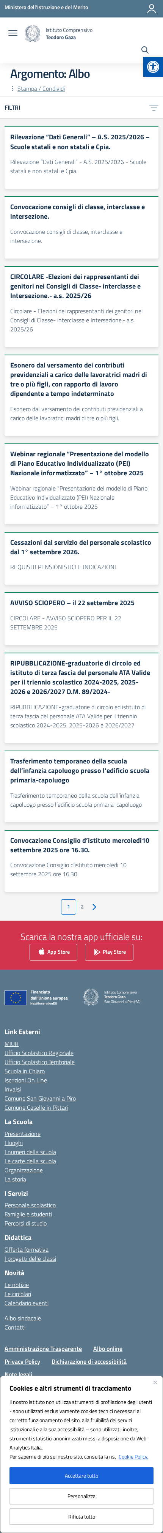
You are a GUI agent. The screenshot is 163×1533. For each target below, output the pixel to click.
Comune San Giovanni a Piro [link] (40, 1098)
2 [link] (82, 906)
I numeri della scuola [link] (30, 1151)
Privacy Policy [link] (22, 1361)
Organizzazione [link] (24, 1170)
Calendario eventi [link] (27, 1302)
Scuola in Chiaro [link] (25, 1071)
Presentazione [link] (23, 1133)
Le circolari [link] (18, 1293)
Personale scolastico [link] (30, 1205)
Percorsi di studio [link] (26, 1223)
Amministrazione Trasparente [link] (43, 1348)
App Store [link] (58, 952)
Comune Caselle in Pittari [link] (36, 1107)
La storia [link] (15, 1179)
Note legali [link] (18, 1374)
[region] (81, 1454)
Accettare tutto (81, 1475)
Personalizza (81, 1496)
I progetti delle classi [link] (30, 1258)
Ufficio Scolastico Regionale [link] (39, 1052)
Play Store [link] (114, 952)
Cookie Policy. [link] (133, 1456)
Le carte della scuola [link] (30, 1161)
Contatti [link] (15, 1327)
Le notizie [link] (17, 1284)
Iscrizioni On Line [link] (26, 1080)
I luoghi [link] (14, 1142)
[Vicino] (155, 1382)
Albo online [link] (107, 1348)
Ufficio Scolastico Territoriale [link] (40, 1061)
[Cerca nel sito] (145, 51)
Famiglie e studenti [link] (28, 1214)
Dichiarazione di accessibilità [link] (89, 1361)
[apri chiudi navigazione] (12, 33)
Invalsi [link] (13, 1089)
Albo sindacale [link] (23, 1318)
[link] (153, 67)
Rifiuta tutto (81, 1516)
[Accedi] (151, 9)
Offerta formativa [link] (27, 1249)
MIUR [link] (12, 1043)
